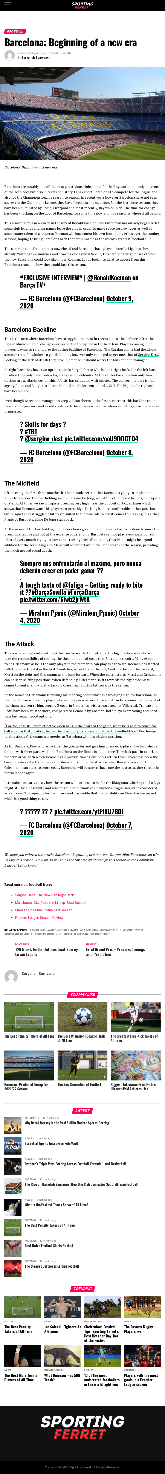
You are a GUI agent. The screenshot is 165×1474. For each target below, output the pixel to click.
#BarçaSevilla (49, 592)
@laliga (73, 585)
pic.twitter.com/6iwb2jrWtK (55, 599)
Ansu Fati (38, 930)
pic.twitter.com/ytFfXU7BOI (89, 811)
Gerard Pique (111, 930)
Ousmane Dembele (19, 934)
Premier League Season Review (39, 918)
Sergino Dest (148, 354)
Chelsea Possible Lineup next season (43, 910)
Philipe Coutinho (48, 934)
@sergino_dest (44, 438)
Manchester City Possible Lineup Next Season (50, 903)
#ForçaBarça (83, 592)
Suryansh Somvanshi (36, 57)
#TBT (31, 431)
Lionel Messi (134, 930)
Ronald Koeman (76, 934)
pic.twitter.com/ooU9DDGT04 (101, 438)
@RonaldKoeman (109, 277)
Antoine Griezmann (63, 930)
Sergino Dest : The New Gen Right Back (45, 895)
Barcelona (90, 930)
